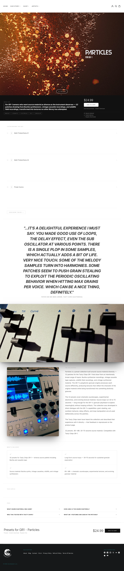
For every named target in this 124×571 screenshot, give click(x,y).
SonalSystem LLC (12, 564)
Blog (29, 553)
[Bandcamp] (104, 552)
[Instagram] (110, 552)
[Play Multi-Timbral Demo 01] (11, 133)
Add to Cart (91, 104)
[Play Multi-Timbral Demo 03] (11, 160)
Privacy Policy (47, 553)
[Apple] (104, 555)
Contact (34, 553)
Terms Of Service (68, 553)
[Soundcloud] (116, 552)
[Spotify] (119, 552)
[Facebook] (107, 552)
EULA (40, 553)
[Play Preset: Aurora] (11, 187)
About (25, 553)
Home (5, 6)
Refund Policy (57, 553)
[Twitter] (113, 552)
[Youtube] (107, 555)
